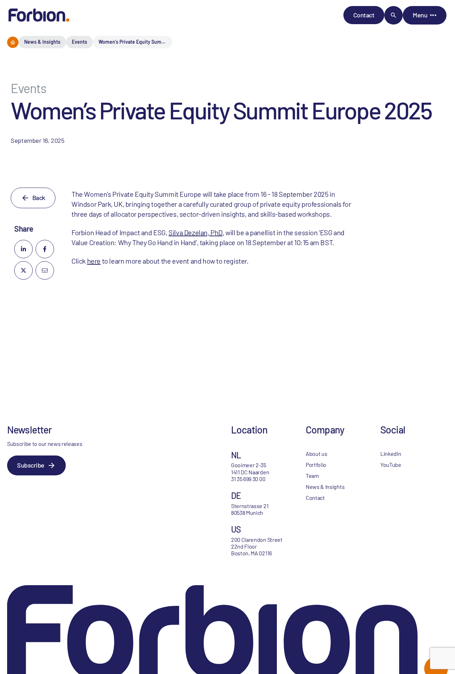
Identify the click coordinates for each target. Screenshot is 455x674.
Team (312, 475)
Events (79, 42)
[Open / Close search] (393, 15)
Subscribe (30, 465)
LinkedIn (390, 453)
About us (316, 453)
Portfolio (316, 464)
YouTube (390, 464)
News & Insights (42, 42)
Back (38, 197)
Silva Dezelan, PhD (195, 232)
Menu (420, 15)
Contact (364, 15)
